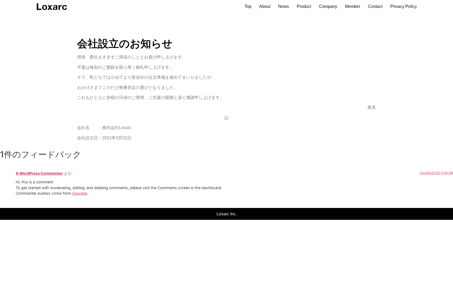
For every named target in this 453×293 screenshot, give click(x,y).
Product (304, 6)
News (283, 6)
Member (352, 6)
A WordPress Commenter (39, 173)
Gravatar (79, 193)
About (264, 6)
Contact (375, 6)
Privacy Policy (403, 6)
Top (248, 6)
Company (328, 6)
